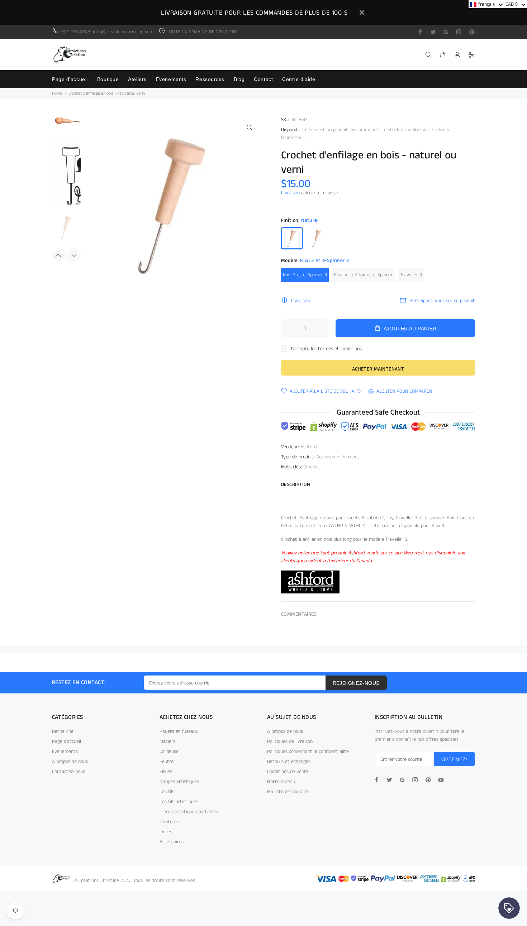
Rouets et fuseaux (179, 731)
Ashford (308, 446)
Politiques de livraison (290, 741)
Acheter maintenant (378, 369)
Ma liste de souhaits (288, 791)
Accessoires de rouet (338, 456)
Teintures (169, 821)
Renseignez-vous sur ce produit (442, 300)
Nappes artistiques (179, 781)
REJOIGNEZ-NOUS (356, 683)
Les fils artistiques (179, 801)
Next (74, 255)
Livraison (290, 192)
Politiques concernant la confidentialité (308, 751)
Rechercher (63, 731)
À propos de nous (70, 761)
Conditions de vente (288, 771)
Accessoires (172, 841)
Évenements (65, 751)
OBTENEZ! (454, 759)
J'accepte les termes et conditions (326, 348)
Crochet (311, 467)
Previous (59, 255)
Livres (166, 831)
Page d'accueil (66, 741)
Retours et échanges (288, 761)
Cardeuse (169, 751)
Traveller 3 (411, 274)
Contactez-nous (68, 771)
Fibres (166, 771)
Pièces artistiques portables (189, 811)
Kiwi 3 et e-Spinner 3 (305, 274)
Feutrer (167, 761)
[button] (486, 4)
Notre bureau (281, 781)
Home (57, 93)
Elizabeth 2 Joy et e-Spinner (363, 274)
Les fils (167, 791)
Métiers (167, 741)
